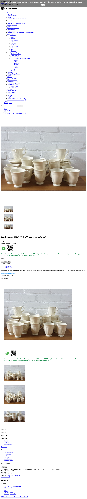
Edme (12, 37)
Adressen (6, 457)
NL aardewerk (11, 89)
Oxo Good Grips (12, 78)
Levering (9, 14)
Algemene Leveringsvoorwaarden (16, 18)
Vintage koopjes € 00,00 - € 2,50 (16, 98)
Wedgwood (11, 35)
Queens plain (14, 40)
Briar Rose (14, 43)
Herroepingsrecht (12, 25)
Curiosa (9, 95)
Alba (15, 61)
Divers (12, 41)
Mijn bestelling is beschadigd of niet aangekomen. (20, 32)
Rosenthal (13, 70)
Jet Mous (9, 75)
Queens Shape (15, 46)
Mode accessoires (12, 80)
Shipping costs (11, 31)
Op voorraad (4, 277)
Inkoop (9, 17)
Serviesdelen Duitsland (15, 57)
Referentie (4, 275)
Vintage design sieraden (13, 74)
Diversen (13, 51)
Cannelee (16, 69)
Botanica (16, 63)
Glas (8, 93)
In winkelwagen (5, 261)
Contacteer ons (8, 444)
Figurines (9, 72)
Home (7, 12)
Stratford (13, 44)
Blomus (9, 77)
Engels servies (11, 97)
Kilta (12, 49)
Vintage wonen (12, 86)
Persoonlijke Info (8, 452)
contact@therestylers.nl (13, 475)
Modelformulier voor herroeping (16, 23)
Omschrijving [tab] (7, 266)
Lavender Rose (15, 55)
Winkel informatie (5, 477)
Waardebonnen (8, 459)
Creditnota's (7, 455)
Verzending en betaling (13, 28)
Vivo (15, 66)
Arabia (10, 48)
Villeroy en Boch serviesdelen (20, 58)
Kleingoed (13, 87)
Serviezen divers (11, 90)
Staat (2, 278)
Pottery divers (11, 92)
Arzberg (14, 67)
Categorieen (8, 34)
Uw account (4, 447)
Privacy (9, 26)
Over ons (9, 20)
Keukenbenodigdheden (13, 83)
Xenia (16, 60)
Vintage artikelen (12, 15)
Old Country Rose (16, 54)
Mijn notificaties (8, 460)
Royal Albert (12, 52)
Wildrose (16, 64)
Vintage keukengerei (13, 84)
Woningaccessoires (12, 81)
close (42, 5)
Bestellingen (7, 454)
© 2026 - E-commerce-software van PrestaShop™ (14, 497)
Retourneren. (10, 22)
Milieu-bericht (11, 29)
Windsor (13, 38)
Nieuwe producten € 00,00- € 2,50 (16, 100)
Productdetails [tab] (8, 267)
